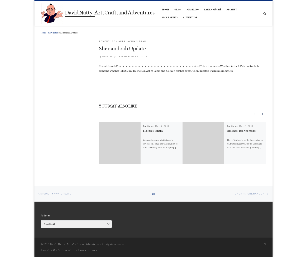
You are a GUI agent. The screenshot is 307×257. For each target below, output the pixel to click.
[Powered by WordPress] (54, 250)
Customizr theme (87, 250)
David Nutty (109, 56)
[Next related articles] (262, 113)
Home (43, 32)
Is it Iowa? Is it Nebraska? (241, 130)
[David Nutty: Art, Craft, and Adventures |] (52, 12)
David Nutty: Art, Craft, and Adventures (74, 244)
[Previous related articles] (254, 113)
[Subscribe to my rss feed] (265, 244)
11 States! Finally (153, 130)
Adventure (53, 32)
